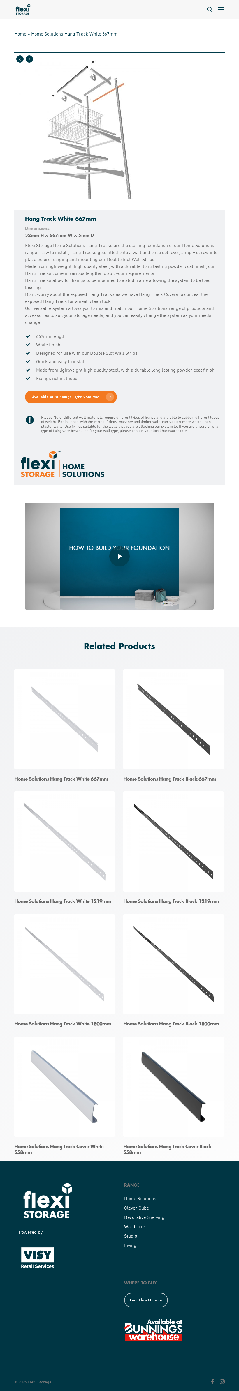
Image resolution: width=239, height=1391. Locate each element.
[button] (221, 9)
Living (130, 1245)
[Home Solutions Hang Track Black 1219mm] (175, 849)
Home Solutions (140, 1198)
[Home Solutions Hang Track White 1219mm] (66, 849)
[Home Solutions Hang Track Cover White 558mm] (66, 1098)
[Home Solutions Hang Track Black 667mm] (175, 727)
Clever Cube (136, 1207)
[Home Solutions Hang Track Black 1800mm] (175, 972)
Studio (130, 1235)
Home (20, 33)
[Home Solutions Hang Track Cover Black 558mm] (175, 1098)
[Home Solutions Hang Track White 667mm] (66, 727)
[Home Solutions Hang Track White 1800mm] (66, 972)
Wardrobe (134, 1226)
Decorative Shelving (144, 1217)
